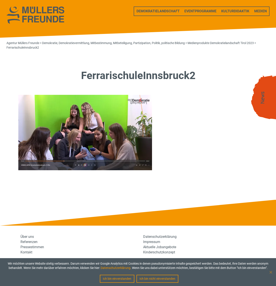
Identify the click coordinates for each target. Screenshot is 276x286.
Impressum (151, 242)
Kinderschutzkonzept (159, 252)
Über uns (27, 237)
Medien (260, 11)
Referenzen (29, 242)
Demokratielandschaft (158, 11)
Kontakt (26, 252)
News (262, 98)
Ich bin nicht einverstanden (157, 278)
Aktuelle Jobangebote (159, 247)
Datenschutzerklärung (115, 268)
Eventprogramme (200, 11)
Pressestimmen (32, 247)
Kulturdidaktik (235, 11)
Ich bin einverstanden (117, 278)
